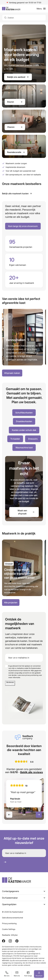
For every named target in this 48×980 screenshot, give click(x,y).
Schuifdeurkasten (24, 412)
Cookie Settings (8, 929)
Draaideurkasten (24, 421)
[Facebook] (3, 940)
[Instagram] (10, 940)
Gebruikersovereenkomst (12, 918)
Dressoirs (33, 439)
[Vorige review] (9, 815)
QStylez (14, 935)
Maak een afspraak (22, 512)
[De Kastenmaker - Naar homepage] (11, 8)
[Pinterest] (16, 940)
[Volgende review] (39, 815)
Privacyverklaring (9, 923)
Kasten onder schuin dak (24, 430)
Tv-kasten (15, 439)
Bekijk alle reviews (31, 772)
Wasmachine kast (24, 447)
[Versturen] (5, 862)
